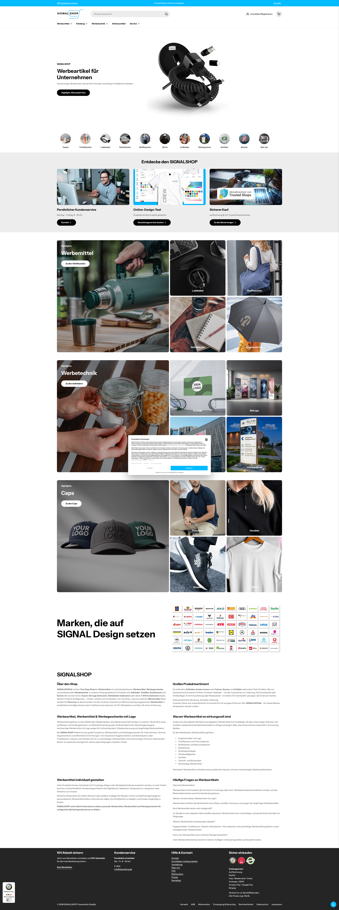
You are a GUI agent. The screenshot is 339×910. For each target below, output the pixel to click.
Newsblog (176, 880)
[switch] (9, 900)
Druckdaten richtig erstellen (184, 861)
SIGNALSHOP (70, 904)
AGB (193, 904)
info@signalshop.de (123, 869)
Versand (184, 904)
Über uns (175, 867)
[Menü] (13, 883)
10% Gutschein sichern (67, 3)
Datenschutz (262, 904)
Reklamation (177, 874)
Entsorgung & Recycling (224, 904)
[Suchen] (166, 14)
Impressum (277, 904)
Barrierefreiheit (246, 904)
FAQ (173, 871)
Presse (174, 877)
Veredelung (176, 864)
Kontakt (277, 3)
